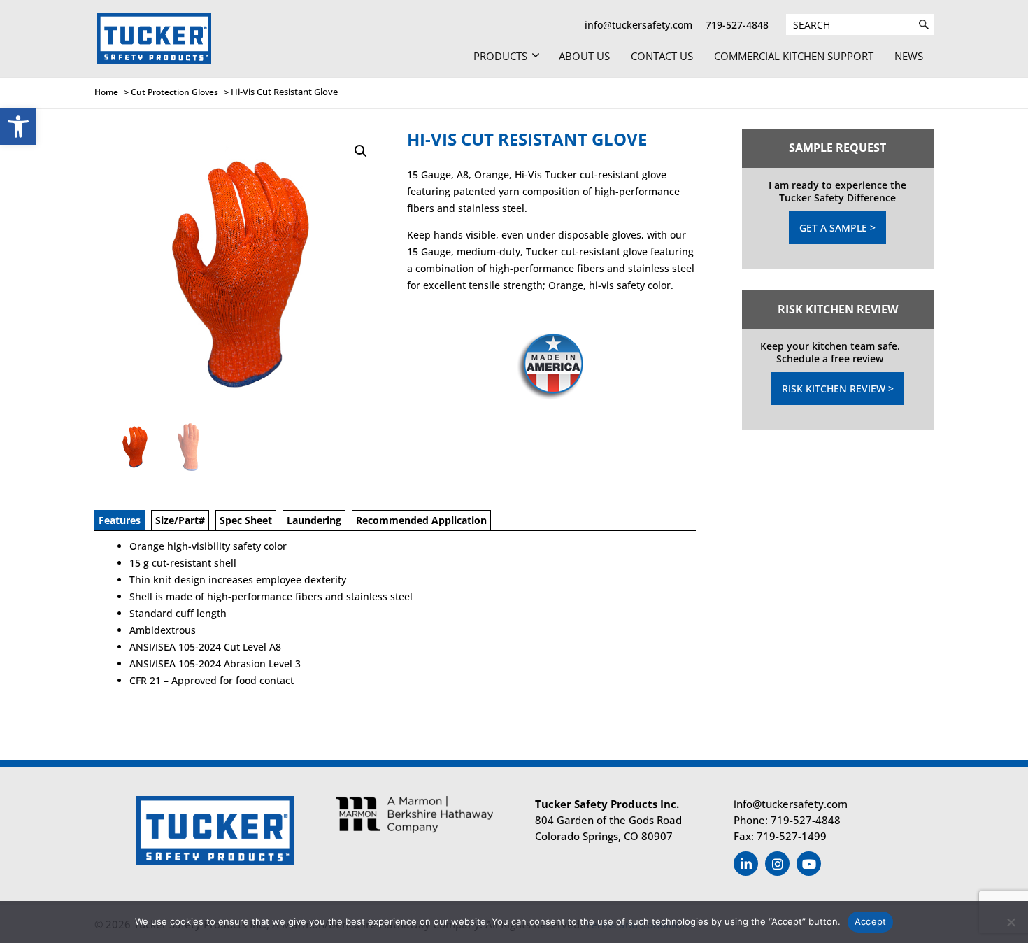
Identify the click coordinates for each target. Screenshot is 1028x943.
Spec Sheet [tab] (246, 520)
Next (376, 448)
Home (106, 92)
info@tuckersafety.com (638, 24)
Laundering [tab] (314, 520)
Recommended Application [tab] (421, 520)
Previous (101, 448)
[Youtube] (809, 863)
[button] (18, 126)
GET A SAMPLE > (837, 227)
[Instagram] (777, 863)
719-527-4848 (737, 24)
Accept (871, 921)
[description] (924, 24)
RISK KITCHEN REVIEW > (838, 388)
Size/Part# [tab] (180, 520)
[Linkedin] (746, 863)
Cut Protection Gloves (174, 92)
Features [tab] (120, 520)
